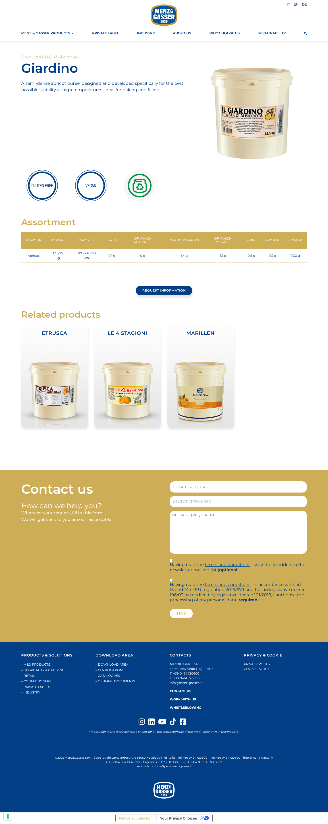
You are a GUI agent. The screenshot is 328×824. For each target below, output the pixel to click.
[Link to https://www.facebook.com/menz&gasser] (183, 721)
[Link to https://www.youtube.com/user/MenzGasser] (162, 721)
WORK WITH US (183, 699)
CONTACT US (180, 691)
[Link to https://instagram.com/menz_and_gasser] (142, 721)
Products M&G (36, 57)
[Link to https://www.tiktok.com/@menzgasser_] (173, 721)
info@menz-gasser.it (186, 683)
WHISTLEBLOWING (185, 708)
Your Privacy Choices (178, 818)
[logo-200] (164, 15)
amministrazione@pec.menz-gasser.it (164, 766)
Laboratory (67, 57)
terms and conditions (227, 564)
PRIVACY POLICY (257, 664)
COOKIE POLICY (256, 669)
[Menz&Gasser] (164, 790)
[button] (305, 33)
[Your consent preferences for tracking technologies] (8, 816)
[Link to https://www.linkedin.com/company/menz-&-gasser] (151, 721)
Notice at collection (136, 818)
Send (181, 613)
